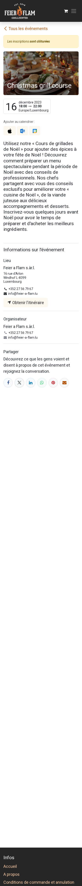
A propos (11, 874)
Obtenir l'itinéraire (27, 302)
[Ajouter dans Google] (34, 130)
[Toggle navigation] (74, 11)
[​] (8, 382)
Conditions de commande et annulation (38, 882)
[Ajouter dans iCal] (9, 130)
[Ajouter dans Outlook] (22, 130)
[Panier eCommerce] (66, 11)
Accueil (10, 866)
